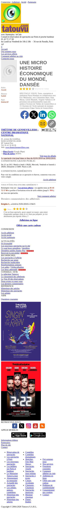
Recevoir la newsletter (10, 253)
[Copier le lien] (51, 124)
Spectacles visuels (29, 467)
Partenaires (5, 443)
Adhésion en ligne (28, 220)
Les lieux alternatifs (9, 269)
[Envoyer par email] (42, 124)
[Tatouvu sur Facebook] (14, 428)
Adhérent (16, 2)
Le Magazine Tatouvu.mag (12, 474)
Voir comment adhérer (46, 196)
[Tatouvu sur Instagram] (28, 428)
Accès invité (6, 235)
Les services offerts (9, 54)
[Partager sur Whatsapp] (51, 115)
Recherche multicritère (10, 262)
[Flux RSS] (41, 428)
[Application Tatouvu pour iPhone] (19, 438)
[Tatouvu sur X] (21, 428)
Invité (23, 2)
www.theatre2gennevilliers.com (17, 147)
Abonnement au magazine (12, 479)
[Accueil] (11, 22)
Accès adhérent (49, 180)
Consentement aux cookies (48, 491)
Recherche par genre (9, 260)
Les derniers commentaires (12, 284)
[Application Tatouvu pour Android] (38, 438)
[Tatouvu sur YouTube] (35, 428)
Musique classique (29, 496)
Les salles (5, 267)
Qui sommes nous (8, 51)
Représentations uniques (11, 265)
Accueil (4, 49)
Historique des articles (10, 288)
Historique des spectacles (11, 291)
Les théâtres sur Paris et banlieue (12, 468)
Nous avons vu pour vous (12, 281)
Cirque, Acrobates (29, 481)
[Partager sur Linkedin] (42, 115)
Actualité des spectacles (12, 484)
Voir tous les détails (48, 156)
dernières (26, 248)
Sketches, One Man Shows (29, 461)
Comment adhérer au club (12, 56)
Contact (4, 447)
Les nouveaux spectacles (13, 463)
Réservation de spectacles (13, 453)
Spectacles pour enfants (30, 472)
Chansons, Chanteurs (29, 486)
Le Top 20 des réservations (12, 279)
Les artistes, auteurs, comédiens (12, 490)
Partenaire (32, 2)
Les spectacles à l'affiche (11, 258)
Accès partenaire (8, 237)
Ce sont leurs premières (11, 248)
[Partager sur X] (33, 115)
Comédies (29, 452)
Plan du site (6, 445)
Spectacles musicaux (29, 491)
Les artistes (5, 293)
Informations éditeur (9, 440)
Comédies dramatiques (30, 455)
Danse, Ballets (28, 500)
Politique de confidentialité (48, 486)
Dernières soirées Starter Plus (13, 251)
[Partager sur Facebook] (24, 115)
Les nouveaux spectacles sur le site (15, 246)
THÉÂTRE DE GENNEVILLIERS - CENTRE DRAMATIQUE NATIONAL (20, 132)
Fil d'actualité (6, 243)
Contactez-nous (7, 59)
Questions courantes (9, 299)
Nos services (48, 464)
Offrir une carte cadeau (28, 225)
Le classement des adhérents (13, 277)
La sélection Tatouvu (10, 274)
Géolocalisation (17, 267)
